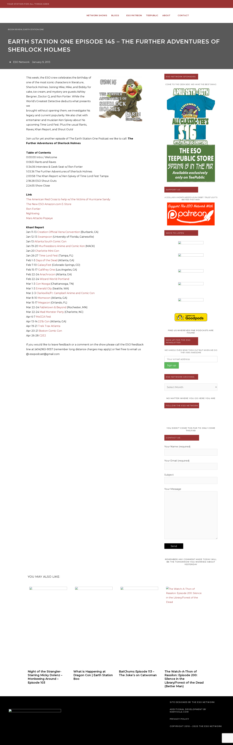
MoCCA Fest (43, 316)
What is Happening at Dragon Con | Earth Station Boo (93, 675)
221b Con (44, 321)
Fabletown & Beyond (53, 307)
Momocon (44, 297)
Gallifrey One (46, 269)
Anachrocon (47, 274)
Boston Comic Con (50, 330)
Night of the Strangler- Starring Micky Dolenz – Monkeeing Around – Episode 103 (45, 677)
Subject (169, 474)
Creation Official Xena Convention (58, 232)
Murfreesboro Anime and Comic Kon (62, 246)
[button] (223, 15)
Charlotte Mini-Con (47, 250)
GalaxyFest (44, 264)
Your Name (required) (177, 446)
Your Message (172, 488)
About (166, 15)
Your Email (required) (177, 460)
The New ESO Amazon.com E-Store (48, 204)
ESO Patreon (134, 15)
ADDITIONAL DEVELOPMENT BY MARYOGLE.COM (188, 710)
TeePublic (152, 15)
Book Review (15, 29)
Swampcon (45, 236)
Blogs (115, 15)
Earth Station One (33, 29)
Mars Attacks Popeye (39, 218)
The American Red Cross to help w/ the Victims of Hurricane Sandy (68, 199)
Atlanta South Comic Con (50, 241)
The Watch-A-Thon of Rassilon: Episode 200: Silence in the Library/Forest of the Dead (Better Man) (184, 679)
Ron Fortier (33, 208)
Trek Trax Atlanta (49, 326)
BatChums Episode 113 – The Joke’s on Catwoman (138, 673)
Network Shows (97, 15)
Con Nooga (43, 283)
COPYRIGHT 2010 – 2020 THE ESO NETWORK (196, 726)
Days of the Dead (47, 260)
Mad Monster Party (52, 311)
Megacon (44, 302)
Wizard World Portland (54, 279)
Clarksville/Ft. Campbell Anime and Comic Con (65, 293)
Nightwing (32, 213)
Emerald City (44, 288)
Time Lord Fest (48, 255)
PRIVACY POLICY (179, 719)
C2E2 (42, 335)
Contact (183, 15)
